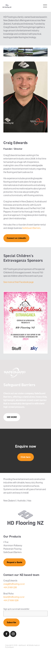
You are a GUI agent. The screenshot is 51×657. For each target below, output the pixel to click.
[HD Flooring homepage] (22, 6)
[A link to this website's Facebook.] (6, 634)
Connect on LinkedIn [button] (16, 238)
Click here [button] (25, 457)
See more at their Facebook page (18, 282)
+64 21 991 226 (10, 587)
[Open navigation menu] (45, 6)
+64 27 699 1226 (11, 600)
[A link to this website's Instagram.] (13, 634)
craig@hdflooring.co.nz (14, 584)
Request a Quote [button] (14, 562)
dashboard (22, 645)
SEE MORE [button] (12, 417)
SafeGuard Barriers (31, 228)
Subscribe (11, 622)
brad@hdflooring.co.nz (13, 597)
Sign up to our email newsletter (16, 609)
